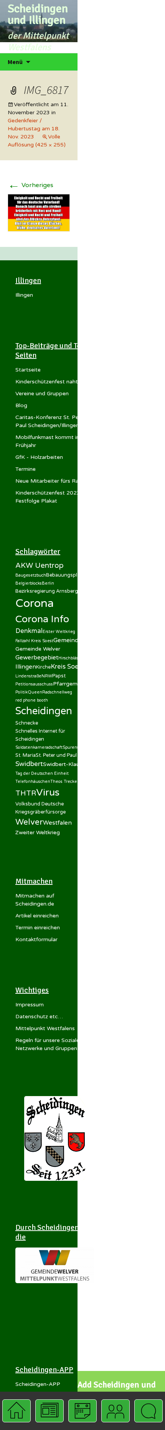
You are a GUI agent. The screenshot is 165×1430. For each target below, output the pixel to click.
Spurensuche (76, 747)
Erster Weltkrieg (59, 631)
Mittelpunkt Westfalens (45, 1028)
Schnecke (26, 723)
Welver (29, 822)
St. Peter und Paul (56, 755)
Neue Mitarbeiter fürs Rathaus (54, 481)
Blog (21, 405)
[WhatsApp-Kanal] (148, 1410)
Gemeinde (67, 640)
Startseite (28, 370)
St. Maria (25, 755)
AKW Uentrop (39, 565)
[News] (49, 1410)
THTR (25, 793)
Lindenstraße (28, 676)
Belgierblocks (28, 583)
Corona (34, 603)
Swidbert (29, 764)
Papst (59, 676)
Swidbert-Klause (64, 764)
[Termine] (82, 1410)
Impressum (29, 1004)
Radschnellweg (57, 692)
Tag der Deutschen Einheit (42, 773)
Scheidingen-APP (37, 1384)
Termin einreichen (37, 927)
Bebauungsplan (64, 575)
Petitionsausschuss (34, 684)
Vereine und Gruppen (42, 393)
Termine (25, 469)
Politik (21, 692)
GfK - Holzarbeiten (39, 457)
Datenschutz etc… (39, 1016)
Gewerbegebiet (36, 657)
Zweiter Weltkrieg (37, 832)
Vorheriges (30, 185)
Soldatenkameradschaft (39, 747)
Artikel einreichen (37, 915)
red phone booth (31, 700)
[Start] (16, 1410)
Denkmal (29, 631)
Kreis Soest (67, 667)
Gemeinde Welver (37, 649)
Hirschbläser (70, 658)
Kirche (43, 667)
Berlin (48, 583)
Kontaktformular (36, 939)
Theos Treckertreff (68, 781)
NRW (46, 676)
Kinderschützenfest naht (46, 381)
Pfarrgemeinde (72, 683)
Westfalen (57, 822)
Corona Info (42, 619)
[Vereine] (115, 1410)
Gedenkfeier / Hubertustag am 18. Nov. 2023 (33, 128)
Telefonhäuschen (32, 781)
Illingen (24, 295)
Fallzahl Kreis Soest (34, 640)
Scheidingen (43, 711)
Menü (15, 62)
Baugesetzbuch (30, 575)
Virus (47, 792)
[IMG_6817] (39, 212)
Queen (35, 692)
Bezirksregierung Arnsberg (46, 591)
